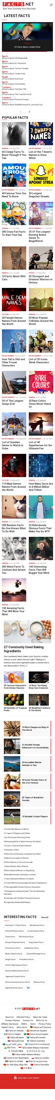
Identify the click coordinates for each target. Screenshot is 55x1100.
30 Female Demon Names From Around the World (14, 321)
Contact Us (28, 1020)
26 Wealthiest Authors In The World (39, 709)
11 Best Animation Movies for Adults (19, 879)
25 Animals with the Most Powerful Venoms (22, 898)
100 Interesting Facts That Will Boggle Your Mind (39, 569)
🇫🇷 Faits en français (15, 1030)
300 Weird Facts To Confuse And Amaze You (14, 569)
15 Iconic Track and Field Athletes (17, 846)
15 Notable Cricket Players (35, 816)
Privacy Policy (44, 1024)
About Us (9, 1017)
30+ (28, 988)
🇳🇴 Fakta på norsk (16, 1041)
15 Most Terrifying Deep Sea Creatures (38, 686)
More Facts (22, 1027)
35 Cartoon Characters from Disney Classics (15, 686)
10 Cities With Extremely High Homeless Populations (25, 883)
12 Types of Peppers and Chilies (17, 833)
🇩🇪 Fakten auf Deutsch (40, 1027)
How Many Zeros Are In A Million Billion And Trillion (41, 486)
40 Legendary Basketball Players (17, 902)
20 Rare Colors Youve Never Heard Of (40, 403)
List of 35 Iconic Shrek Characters (39, 361)
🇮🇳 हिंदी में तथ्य (9, 1047)
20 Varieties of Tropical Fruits (15, 709)
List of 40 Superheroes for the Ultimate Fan (40, 445)
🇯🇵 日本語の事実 (15, 1051)
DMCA (24, 1024)
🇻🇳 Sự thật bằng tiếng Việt (15, 1064)
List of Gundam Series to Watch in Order (12, 445)
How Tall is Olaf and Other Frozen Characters (13, 362)
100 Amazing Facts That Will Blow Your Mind (13, 611)
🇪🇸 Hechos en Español (37, 1030)
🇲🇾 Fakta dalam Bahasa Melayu (26, 1054)
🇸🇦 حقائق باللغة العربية (12, 1044)
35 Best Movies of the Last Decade (18, 862)
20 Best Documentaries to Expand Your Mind (22, 854)
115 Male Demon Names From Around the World (14, 486)
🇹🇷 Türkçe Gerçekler (40, 1064)
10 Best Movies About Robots (16, 866)
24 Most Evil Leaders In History (16, 858)
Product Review (12, 1020)
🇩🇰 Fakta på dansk (15, 1037)
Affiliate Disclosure (9, 1024)
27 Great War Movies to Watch (16, 829)
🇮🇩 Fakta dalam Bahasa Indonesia (33, 1047)
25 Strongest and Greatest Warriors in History (40, 279)
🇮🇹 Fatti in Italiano (12, 1034)
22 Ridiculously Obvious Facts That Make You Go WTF (40, 528)
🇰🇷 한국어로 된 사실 (35, 1051)
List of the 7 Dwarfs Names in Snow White (40, 155)
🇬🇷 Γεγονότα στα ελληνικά (37, 1044)
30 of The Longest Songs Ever (12, 402)
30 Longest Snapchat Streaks (39, 195)
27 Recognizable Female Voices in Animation (22, 887)
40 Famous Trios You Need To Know (14, 195)
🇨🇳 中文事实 (26, 1068)
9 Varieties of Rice (11, 850)
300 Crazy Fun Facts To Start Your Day (13, 233)
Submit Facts (8, 1027)
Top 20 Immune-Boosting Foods (17, 837)
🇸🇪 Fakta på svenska (36, 1037)
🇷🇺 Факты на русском (36, 1061)
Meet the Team (40, 1017)
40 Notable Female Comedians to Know (20, 875)
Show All (44, 917)
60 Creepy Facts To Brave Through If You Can (14, 155)
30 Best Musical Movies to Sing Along (19, 870)
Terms (33, 1024)
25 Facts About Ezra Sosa (27, 47)
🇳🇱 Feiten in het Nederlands (16, 1058)
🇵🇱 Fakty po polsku (40, 1058)
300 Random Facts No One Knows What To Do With (14, 528)
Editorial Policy (23, 1017)
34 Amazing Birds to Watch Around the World (22, 842)
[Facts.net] (18, 4)
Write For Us (41, 1020)
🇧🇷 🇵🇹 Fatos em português (36, 1034)
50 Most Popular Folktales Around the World (41, 321)
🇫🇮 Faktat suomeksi (36, 1041)
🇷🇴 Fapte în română (14, 1061)
